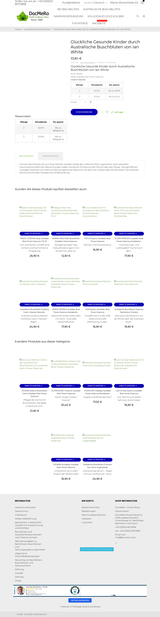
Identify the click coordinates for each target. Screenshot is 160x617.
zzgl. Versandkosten (87, 62)
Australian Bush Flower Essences (90, 77)
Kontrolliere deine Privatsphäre (96, 549)
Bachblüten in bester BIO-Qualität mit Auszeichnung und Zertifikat (29, 525)
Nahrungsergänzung (68, 16)
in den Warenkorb (84, 112)
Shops (18, 580)
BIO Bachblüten (68, 9)
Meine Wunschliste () (124, 2)
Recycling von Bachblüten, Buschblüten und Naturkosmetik (28, 563)
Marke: (73, 77)
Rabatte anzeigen (34, 233)
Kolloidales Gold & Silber (106, 16)
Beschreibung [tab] (26, 156)
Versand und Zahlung (91, 607)
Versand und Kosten (25, 507)
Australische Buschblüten (101, 9)
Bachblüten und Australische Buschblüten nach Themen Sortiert (28, 535)
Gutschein (87, 522)
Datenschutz (21, 511)
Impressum (21, 515)
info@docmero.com (125, 537)
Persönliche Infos (91, 507)
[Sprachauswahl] (144, 16)
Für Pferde (80, 23)
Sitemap (19, 577)
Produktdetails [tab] (51, 156)
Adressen (86, 518)
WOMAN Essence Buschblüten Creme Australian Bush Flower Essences (34, 393)
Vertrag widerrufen (80, 600)
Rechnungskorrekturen (94, 515)
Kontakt (19, 573)
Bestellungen (89, 511)
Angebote (99, 22)
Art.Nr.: (73, 74)
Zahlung (19, 569)
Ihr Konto (88, 501)
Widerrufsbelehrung (25, 518)
